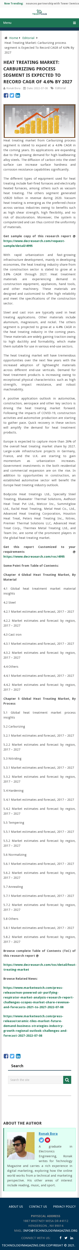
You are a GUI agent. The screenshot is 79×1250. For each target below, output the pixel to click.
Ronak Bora (13, 88)
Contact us (38, 1206)
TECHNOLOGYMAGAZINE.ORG (23, 1245)
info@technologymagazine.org (50, 1231)
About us (16, 1206)
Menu (7, 23)
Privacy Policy (64, 1206)
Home (13, 38)
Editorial (28, 38)
